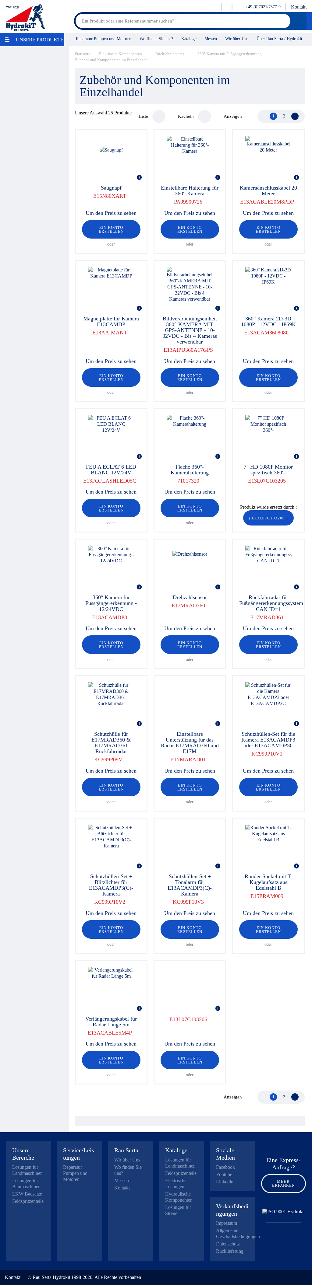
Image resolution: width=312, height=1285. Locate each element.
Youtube (224, 1174)
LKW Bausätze (27, 1193)
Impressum (226, 1223)
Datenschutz (228, 1243)
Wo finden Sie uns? (156, 38)
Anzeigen (233, 116)
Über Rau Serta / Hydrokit (279, 38)
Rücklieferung (229, 1251)
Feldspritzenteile (28, 1201)
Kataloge (189, 38)
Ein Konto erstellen (111, 229)
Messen (210, 38)
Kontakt (299, 6)
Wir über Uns (236, 38)
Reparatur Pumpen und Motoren (103, 38)
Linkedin (224, 1181)
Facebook (225, 1167)
